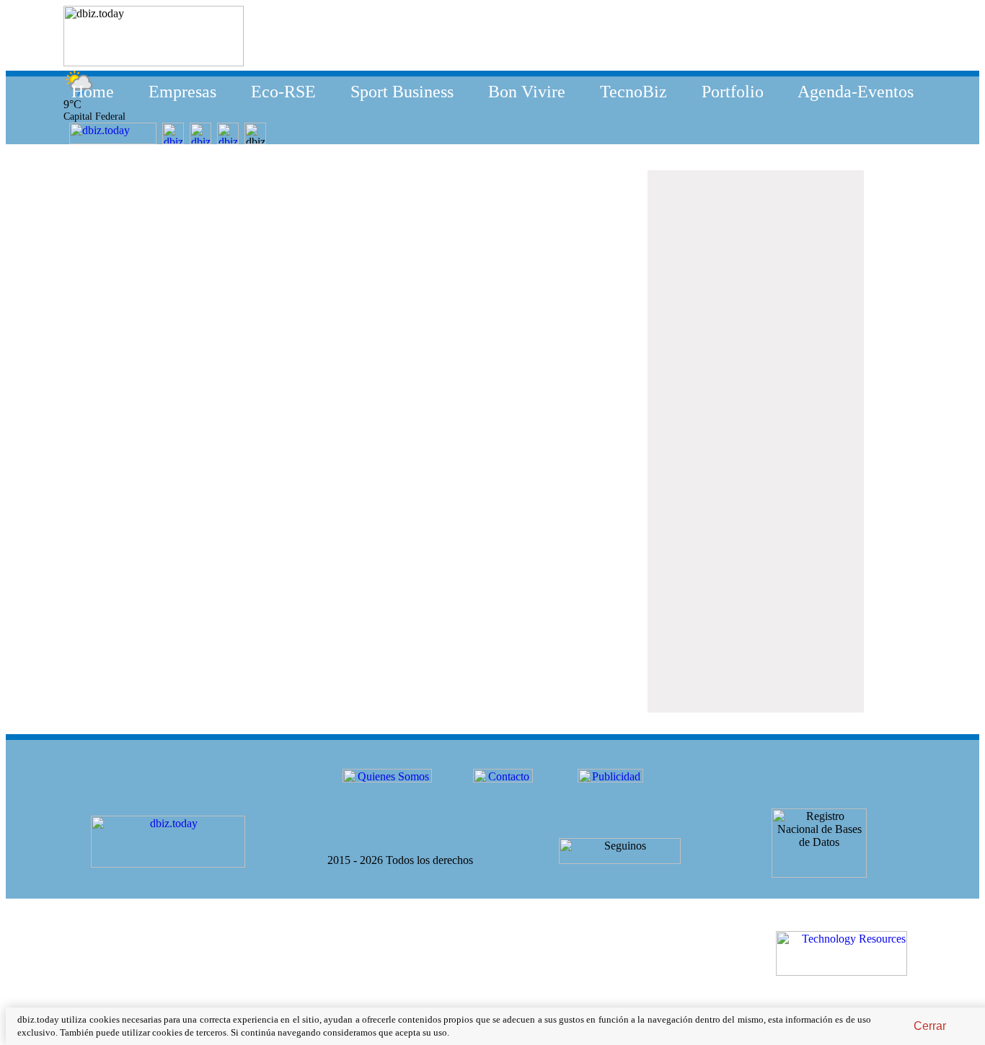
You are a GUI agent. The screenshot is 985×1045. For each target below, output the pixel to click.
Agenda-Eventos (856, 91)
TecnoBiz (633, 91)
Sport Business (402, 91)
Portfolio (733, 91)
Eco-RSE (283, 91)
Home (92, 91)
